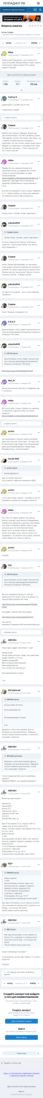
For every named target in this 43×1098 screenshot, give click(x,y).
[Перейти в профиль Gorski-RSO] (4, 460)
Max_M (11, 380)
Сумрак (10, 32)
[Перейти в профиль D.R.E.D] (4, 323)
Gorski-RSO (13, 459)
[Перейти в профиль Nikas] (4, 53)
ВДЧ (10, 863)
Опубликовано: (20, 55)
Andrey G (12, 97)
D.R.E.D (11, 321)
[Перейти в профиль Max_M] (4, 382)
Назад (8, 43)
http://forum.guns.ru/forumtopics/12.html (17, 371)
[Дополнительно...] (38, 53)
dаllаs (10, 160)
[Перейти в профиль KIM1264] (4, 641)
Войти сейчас (21, 1037)
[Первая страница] (3, 43)
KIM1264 (12, 640)
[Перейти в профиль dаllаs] (4, 161)
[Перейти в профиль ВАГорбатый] (4, 691)
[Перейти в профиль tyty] (4, 566)
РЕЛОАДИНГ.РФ (14, 3)
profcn (11, 431)
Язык (21, 1091)
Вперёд (34, 43)
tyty (10, 565)
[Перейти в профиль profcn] (4, 432)
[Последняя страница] (40, 43)
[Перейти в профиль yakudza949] (4, 224)
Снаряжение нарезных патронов (27, 35)
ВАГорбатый (14, 690)
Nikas (10, 52)
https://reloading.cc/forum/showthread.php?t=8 (20, 178)
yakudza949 (14, 223)
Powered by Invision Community (21, 1094)
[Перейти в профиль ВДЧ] (4, 865)
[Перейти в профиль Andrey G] (4, 98)
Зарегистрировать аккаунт (21, 1021)
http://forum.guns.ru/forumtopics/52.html (17, 617)
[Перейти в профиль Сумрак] (4, 126)
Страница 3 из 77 (21, 43)
